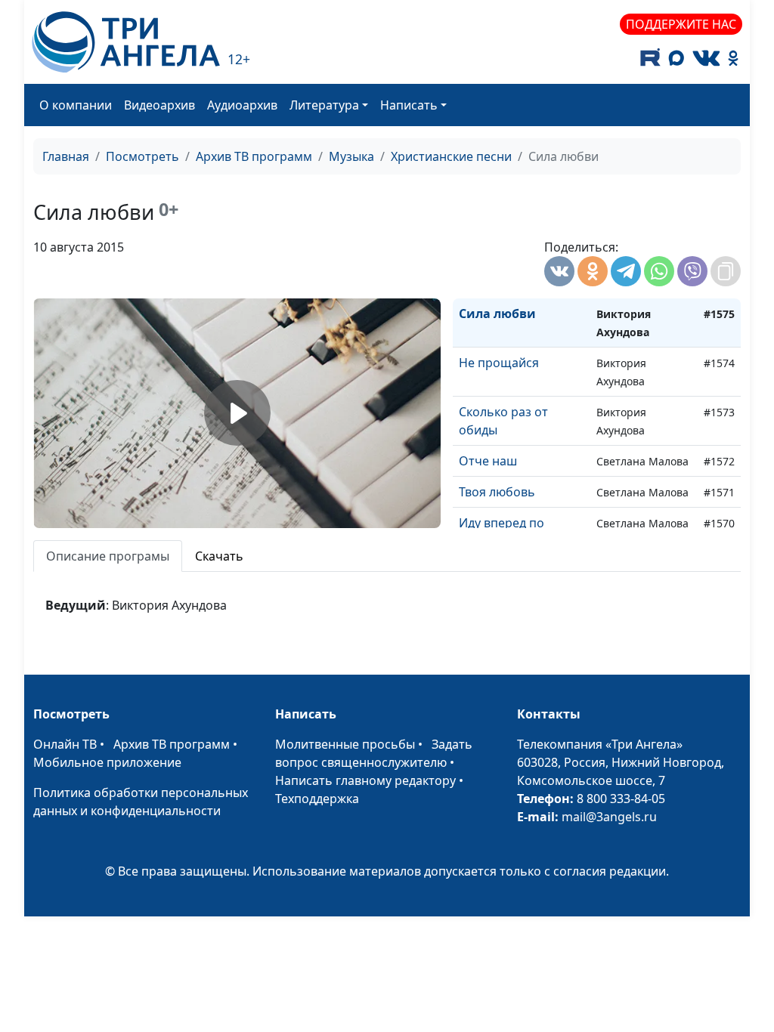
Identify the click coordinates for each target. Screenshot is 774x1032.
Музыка (351, 156)
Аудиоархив (242, 105)
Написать (409, 105)
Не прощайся (499, 362)
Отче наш (488, 461)
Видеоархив (159, 105)
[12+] (126, 42)
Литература (324, 105)
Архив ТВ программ (254, 156)
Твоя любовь (497, 492)
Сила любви (497, 313)
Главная (65, 156)
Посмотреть (142, 156)
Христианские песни (451, 156)
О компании (75, 105)
